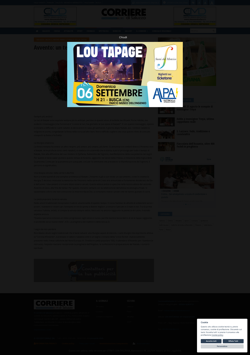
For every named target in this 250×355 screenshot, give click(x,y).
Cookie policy (217, 335)
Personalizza (222, 346)
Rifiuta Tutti (233, 341)
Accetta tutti (211, 341)
